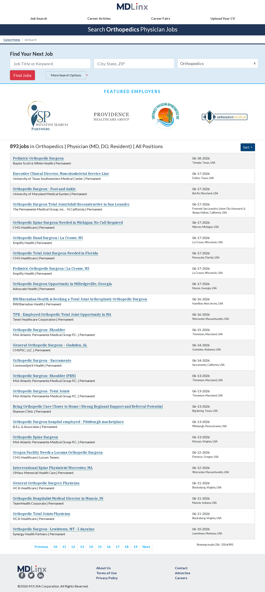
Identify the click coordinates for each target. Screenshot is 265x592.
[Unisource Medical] (224, 116)
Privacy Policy (107, 578)
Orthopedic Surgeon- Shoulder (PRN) (44, 376)
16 (109, 547)
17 (117, 547)
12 (73, 547)
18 (126, 547)
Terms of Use (106, 573)
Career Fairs (160, 18)
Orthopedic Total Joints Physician (41, 514)
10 (55, 547)
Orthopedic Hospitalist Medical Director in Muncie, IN (58, 498)
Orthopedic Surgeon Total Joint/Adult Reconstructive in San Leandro (71, 204)
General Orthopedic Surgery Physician (46, 483)
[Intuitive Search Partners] (48, 116)
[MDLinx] (132, 6)
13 (82, 547)
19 (135, 547)
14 (91, 547)
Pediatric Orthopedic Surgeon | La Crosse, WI (51, 268)
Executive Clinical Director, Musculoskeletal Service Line (61, 174)
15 (100, 547)
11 (64, 547)
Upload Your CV (223, 18)
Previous (41, 547)
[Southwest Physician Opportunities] (165, 116)
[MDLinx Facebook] (22, 576)
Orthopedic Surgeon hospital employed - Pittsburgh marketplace (68, 422)
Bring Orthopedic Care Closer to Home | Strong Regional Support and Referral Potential (88, 406)
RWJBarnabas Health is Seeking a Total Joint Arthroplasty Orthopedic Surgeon (80, 299)
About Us (103, 568)
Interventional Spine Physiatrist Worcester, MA (53, 468)
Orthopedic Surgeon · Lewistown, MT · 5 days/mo (53, 529)
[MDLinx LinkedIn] (40, 576)
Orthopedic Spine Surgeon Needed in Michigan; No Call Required (68, 222)
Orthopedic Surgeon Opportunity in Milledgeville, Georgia (62, 284)
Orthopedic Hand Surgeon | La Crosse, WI (48, 238)
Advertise (182, 573)
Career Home (11, 39)
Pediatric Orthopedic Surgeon (38, 158)
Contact (181, 568)
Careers (181, 578)
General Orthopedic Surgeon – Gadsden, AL (50, 345)
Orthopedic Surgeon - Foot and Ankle (44, 189)
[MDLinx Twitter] (31, 576)
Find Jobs (22, 75)
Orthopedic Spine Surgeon (35, 437)
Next (146, 547)
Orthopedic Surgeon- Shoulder (39, 330)
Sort (246, 147)
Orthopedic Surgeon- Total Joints (41, 391)
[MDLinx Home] (32, 568)
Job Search (38, 18)
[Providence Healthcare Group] (111, 117)
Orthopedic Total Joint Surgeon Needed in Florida (55, 253)
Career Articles (99, 18)
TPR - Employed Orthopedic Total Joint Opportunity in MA (62, 314)
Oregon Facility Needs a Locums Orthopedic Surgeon (58, 452)
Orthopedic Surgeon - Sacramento (42, 360)
